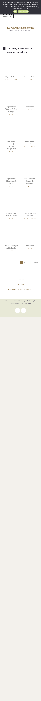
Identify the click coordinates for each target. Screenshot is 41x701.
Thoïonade (30, 107)
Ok (15, 11)
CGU (20, 303)
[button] (20, 50)
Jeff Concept (21, 301)
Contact (29, 303)
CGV (24, 303)
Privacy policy (23, 11)
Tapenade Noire (11, 77)
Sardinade (30, 246)
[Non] (39, 7)
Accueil (11, 30)
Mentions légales (31, 301)
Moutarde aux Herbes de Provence (29, 181)
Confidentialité (14, 303)
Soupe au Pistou (30, 77)
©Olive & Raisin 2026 (10, 301)
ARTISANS (17, 30)
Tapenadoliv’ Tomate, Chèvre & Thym (11, 109)
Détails (8, 67)
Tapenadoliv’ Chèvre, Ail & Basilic (11, 181)
